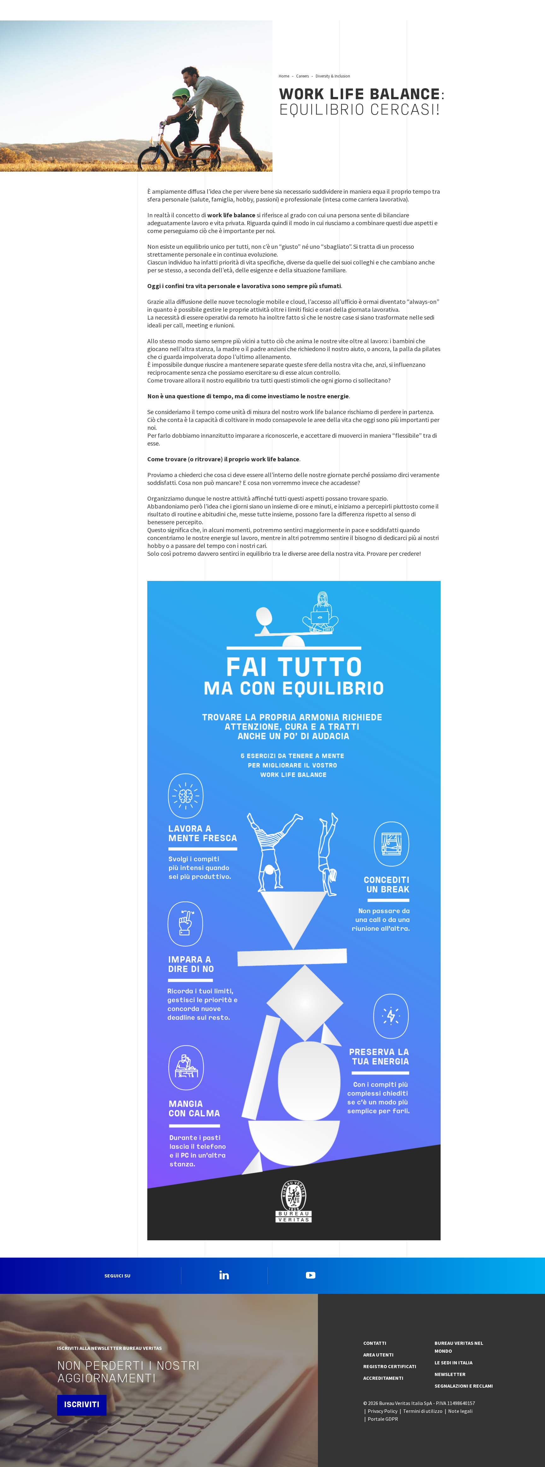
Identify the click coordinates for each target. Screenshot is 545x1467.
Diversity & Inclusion (333, 75)
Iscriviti (81, 1405)
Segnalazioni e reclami (464, 1386)
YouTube (310, 1275)
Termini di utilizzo (422, 1411)
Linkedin (224, 1275)
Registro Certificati (389, 1366)
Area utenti (378, 1354)
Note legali (460, 1411)
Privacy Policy (382, 1411)
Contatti (374, 1343)
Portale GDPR (383, 1419)
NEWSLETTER (450, 1374)
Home (284, 75)
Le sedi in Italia (453, 1362)
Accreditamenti (383, 1378)
